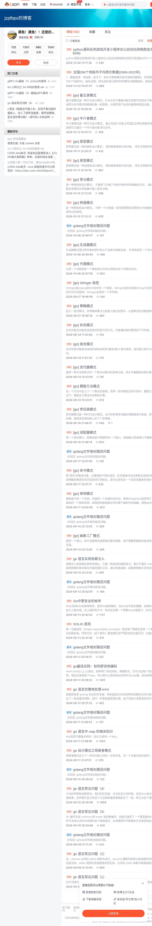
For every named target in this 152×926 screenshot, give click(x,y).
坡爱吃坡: (13, 143)
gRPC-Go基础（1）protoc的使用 (32, 81)
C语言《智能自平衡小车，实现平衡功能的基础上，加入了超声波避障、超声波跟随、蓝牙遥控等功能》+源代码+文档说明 (32, 115)
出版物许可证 (109, 921)
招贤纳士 (77, 909)
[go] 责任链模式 (16, 138)
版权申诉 (96, 921)
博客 (25, 4)
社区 (43, 4)
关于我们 (66, 909)
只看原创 (74, 40)
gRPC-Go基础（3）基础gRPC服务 (28, 95)
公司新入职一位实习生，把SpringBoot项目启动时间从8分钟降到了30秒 (32, 162)
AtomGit (58, 4)
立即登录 (113, 913)
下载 (34, 4)
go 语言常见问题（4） (25, 102)
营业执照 (121, 921)
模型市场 (76, 4)
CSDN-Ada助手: (17, 153)
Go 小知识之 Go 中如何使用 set (30, 87)
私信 (46, 62)
